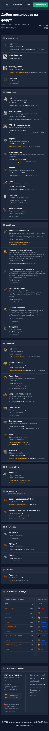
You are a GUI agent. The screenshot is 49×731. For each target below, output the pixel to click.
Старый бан (13, 189)
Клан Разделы (15, 208)
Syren (33, 72)
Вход (28, 5)
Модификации (15, 55)
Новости (13, 44)
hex (31, 133)
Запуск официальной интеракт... (19, 242)
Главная (18, 5)
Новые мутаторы (14, 162)
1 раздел (13, 544)
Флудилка (13, 327)
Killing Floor (11, 92)
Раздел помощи (16, 362)
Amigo (33, 695)
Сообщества (14, 407)
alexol (32, 458)
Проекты (13, 575)
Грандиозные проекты (16, 370)
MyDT (11, 203)
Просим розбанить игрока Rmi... (19, 442)
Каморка (13, 78)
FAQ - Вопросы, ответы (19, 125)
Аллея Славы (15, 376)
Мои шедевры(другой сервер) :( (19, 386)
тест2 (11, 549)
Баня (11, 181)
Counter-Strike (12, 467)
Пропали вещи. (14, 429)
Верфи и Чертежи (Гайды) (20, 250)
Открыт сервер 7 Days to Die (18, 49)
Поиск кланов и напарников (21, 269)
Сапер (11, 581)
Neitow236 (29, 370)
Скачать (13, 555)
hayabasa (14, 244)
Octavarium (14, 445)
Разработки (11, 491)
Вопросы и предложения (20, 394)
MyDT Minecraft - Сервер (17, 357)
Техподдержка (15, 66)
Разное (10, 569)
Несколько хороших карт (17, 146)
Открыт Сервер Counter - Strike (19, 480)
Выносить (13, 532)
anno (26, 106)
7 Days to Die (12, 38)
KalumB (21, 189)
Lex (31, 49)
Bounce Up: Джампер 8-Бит (21, 499)
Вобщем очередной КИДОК (18, 458)
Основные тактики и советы (18, 133)
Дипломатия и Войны (18, 288)
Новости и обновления (19, 230)
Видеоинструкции (15, 263)
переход (12, 402)
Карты (12, 139)
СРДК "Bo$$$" (13, 175)
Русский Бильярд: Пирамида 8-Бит (25, 510)
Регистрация (40, 5)
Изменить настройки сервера (18, 72)
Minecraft (10, 343)
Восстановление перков (17, 119)
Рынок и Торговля (17, 308)
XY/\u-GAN (24, 175)
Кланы (12, 168)
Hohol (13, 388)
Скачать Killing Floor (15, 106)
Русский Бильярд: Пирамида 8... (19, 516)
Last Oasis (10, 225)
